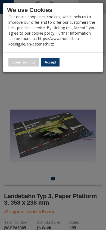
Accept (50, 62)
